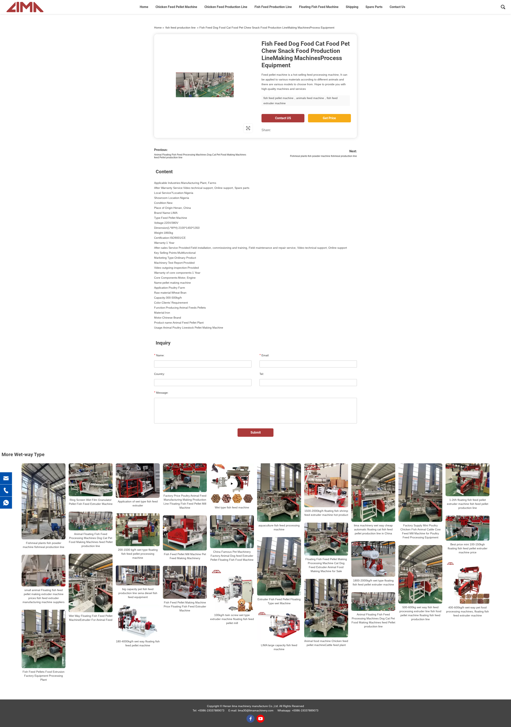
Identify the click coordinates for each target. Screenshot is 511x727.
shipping (352, 7)
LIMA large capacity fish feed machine (279, 647)
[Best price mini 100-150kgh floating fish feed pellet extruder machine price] (467, 528)
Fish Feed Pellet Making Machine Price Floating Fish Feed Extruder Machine (185, 606)
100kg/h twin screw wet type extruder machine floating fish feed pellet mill (232, 619)
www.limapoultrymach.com (179, 128)
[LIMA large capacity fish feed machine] (279, 626)
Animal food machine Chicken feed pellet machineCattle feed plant (326, 643)
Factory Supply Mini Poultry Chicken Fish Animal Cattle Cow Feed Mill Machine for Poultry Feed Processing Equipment (420, 531)
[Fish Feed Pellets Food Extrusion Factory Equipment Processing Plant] (43, 639)
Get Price (329, 118)
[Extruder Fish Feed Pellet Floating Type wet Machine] (279, 566)
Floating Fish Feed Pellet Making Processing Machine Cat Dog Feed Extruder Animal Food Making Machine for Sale (326, 565)
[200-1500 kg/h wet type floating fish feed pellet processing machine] (138, 529)
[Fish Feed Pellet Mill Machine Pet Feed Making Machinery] (185, 533)
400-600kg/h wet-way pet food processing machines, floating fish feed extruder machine (467, 611)
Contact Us (397, 7)
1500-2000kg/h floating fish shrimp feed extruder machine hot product (326, 512)
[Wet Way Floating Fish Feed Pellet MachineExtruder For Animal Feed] (91, 583)
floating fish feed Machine (319, 7)
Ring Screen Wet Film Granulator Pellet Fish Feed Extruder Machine (91, 501)
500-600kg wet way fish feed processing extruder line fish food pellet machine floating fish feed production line (420, 613)
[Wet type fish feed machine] (232, 483)
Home (144, 7)
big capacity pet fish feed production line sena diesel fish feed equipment (137, 593)
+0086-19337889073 (211, 710)
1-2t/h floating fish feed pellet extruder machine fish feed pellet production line (467, 503)
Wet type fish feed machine (232, 507)
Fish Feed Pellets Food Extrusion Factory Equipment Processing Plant (43, 675)
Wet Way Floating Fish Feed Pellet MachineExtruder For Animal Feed (90, 617)
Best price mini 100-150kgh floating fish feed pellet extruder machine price (467, 548)
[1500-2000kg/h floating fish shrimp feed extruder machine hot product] (326, 485)
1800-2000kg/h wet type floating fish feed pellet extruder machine (373, 582)
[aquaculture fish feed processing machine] (279, 492)
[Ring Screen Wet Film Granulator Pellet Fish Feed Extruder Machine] (91, 479)
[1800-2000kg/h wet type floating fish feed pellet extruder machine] (373, 559)
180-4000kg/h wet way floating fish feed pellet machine (138, 643)
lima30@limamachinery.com (255, 710)
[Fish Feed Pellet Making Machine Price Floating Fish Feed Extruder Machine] (185, 582)
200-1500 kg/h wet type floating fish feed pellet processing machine (138, 553)
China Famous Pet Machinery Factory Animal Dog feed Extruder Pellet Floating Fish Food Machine (232, 555)
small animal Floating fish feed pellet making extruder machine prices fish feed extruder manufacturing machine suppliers (43, 596)
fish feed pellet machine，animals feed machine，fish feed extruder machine (300, 100)
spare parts (373, 7)
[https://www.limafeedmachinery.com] (205, 85)
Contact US (283, 118)
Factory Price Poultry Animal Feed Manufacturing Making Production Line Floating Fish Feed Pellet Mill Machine (184, 501)
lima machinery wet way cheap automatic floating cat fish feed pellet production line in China (373, 529)
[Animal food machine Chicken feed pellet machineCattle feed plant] (326, 608)
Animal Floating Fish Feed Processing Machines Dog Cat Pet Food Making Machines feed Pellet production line (91, 540)
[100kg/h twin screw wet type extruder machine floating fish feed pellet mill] (232, 589)
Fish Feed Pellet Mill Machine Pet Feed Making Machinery (185, 556)
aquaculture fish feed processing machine (279, 527)
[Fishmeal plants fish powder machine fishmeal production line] (43, 501)
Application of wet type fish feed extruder (138, 503)
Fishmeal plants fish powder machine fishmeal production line (323, 156)
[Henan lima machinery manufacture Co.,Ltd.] (25, 7)
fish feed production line (273, 7)
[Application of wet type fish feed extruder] (138, 480)
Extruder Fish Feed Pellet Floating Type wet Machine (279, 601)
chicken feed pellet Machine (176, 7)
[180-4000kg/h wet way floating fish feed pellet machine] (138, 621)
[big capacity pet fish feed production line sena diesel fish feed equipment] (138, 575)
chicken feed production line (225, 7)
